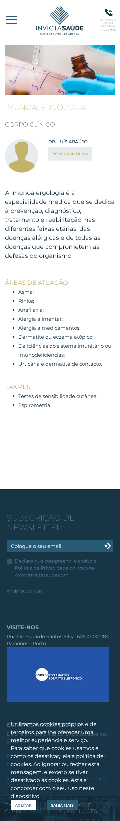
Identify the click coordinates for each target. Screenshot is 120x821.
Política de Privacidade (41, 568)
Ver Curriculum (70, 154)
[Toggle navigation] (11, 20)
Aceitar (23, 805)
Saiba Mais (62, 805)
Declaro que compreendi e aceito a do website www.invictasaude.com (55, 568)
